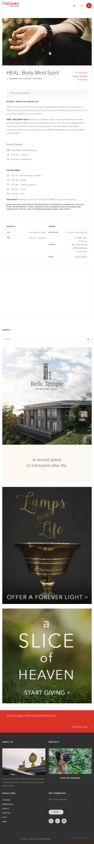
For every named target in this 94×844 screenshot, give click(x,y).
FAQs (4, 822)
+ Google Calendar (79, 76)
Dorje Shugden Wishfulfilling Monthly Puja (31, 715)
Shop (4, 817)
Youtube (57, 821)
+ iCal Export (81, 79)
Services (6, 813)
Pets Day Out (80, 727)
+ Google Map (81, 251)
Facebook (51, 821)
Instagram (64, 821)
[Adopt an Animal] (70, 761)
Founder (6, 800)
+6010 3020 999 (39, 199)
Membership (8, 804)
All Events (82, 72)
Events (5, 809)
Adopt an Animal (70, 778)
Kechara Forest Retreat (77, 232)
